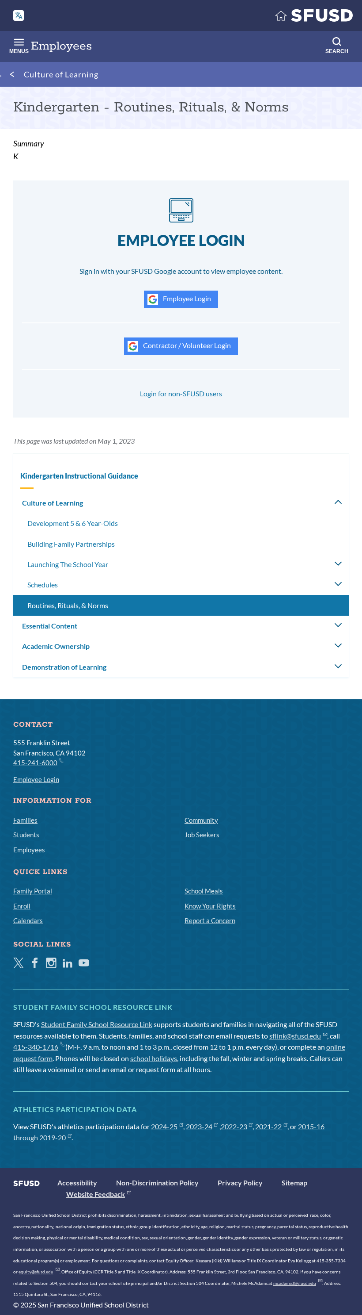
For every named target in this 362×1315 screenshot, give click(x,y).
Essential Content (49, 625)
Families (25, 820)
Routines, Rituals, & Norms (67, 605)
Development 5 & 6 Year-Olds (72, 523)
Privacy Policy (240, 1182)
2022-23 (234, 1126)
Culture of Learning (61, 74)
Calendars (28, 920)
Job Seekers (202, 835)
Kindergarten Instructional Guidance (79, 476)
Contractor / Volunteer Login (186, 345)
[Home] (314, 17)
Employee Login (186, 298)
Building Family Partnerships (71, 544)
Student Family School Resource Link (96, 1024)
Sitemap (294, 1182)
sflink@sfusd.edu (295, 1035)
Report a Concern (210, 920)
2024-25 (164, 1126)
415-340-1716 (35, 1047)
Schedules (42, 584)
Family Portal (32, 891)
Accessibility (77, 1182)
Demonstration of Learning (64, 667)
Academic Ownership (56, 646)
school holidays (153, 1058)
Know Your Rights (210, 906)
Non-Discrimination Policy (157, 1182)
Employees (29, 850)
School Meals (204, 891)
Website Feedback (95, 1194)
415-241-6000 (35, 763)
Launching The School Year (67, 564)
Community (201, 820)
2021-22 (268, 1126)
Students (26, 835)
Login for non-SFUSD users (181, 393)
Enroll (21, 906)
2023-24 (199, 1126)
